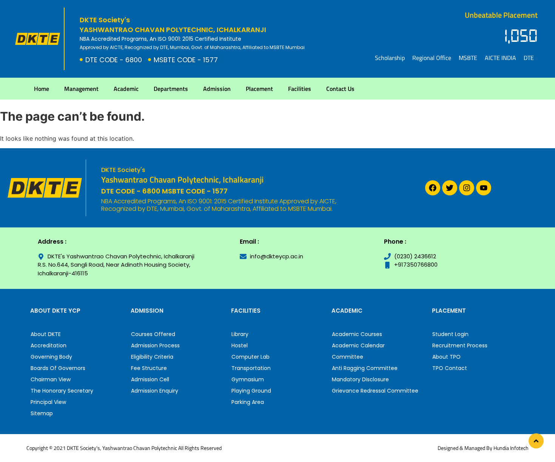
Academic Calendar (358, 345)
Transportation (251, 368)
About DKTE (46, 334)
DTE (529, 57)
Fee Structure (149, 368)
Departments (171, 88)
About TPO (446, 357)
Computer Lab (250, 357)
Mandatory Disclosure (360, 379)
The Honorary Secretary (62, 390)
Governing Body (51, 357)
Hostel (239, 345)
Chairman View (51, 379)
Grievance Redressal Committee (375, 390)
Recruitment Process (459, 345)
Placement (259, 88)
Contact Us (340, 88)
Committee (347, 357)
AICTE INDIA (500, 57)
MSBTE (468, 57)
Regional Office (431, 57)
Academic (126, 88)
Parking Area (247, 402)
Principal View (48, 402)
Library (239, 334)
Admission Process (155, 345)
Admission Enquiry (154, 390)
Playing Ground (251, 390)
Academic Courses (357, 334)
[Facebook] (432, 187)
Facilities (299, 88)
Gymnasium (247, 379)
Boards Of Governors (58, 368)
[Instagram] (466, 187)
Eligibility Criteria (152, 357)
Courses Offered (153, 334)
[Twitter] (449, 187)
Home (41, 88)
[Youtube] (483, 187)
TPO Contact (449, 368)
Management (81, 88)
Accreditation (48, 345)
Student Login (450, 334)
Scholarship (390, 57)
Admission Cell (150, 379)
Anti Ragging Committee (365, 368)
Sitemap (42, 413)
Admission (217, 88)
